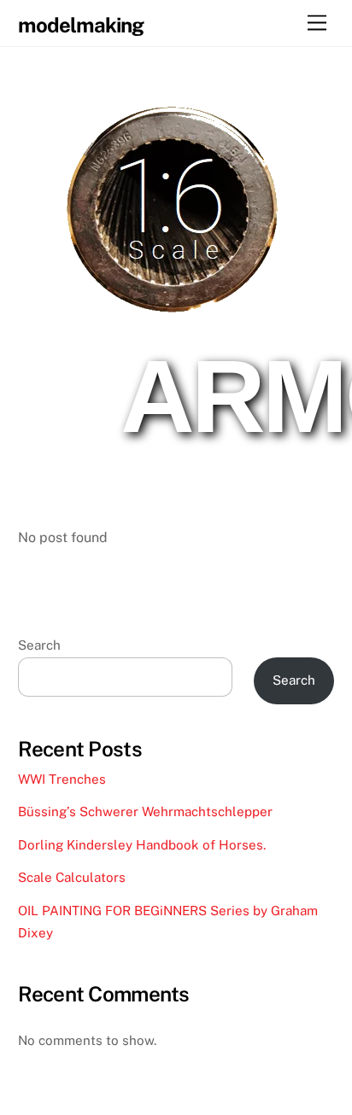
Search (39, 645)
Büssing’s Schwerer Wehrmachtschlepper (147, 811)
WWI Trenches (62, 779)
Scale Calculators (72, 877)
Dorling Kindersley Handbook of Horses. (142, 845)
